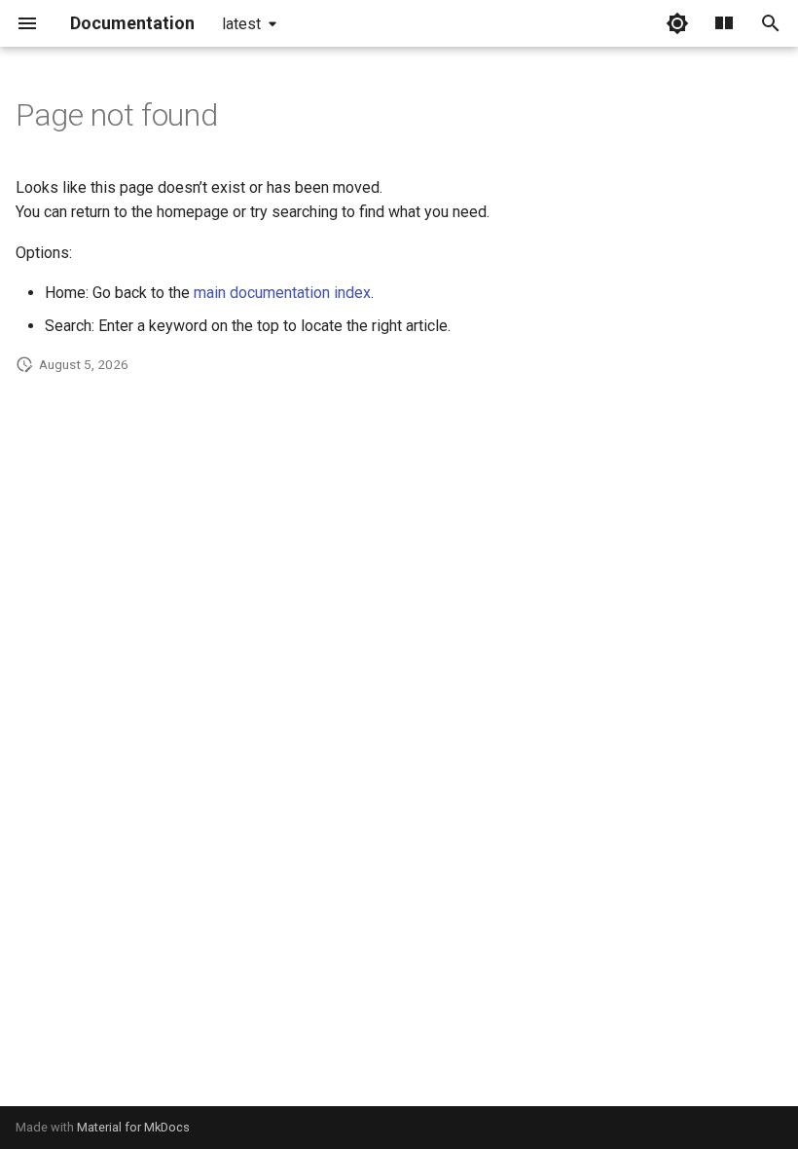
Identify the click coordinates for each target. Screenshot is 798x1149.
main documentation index (282, 292)
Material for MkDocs (133, 1127)
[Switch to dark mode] (677, 23)
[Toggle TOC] (724, 23)
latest (241, 24)
